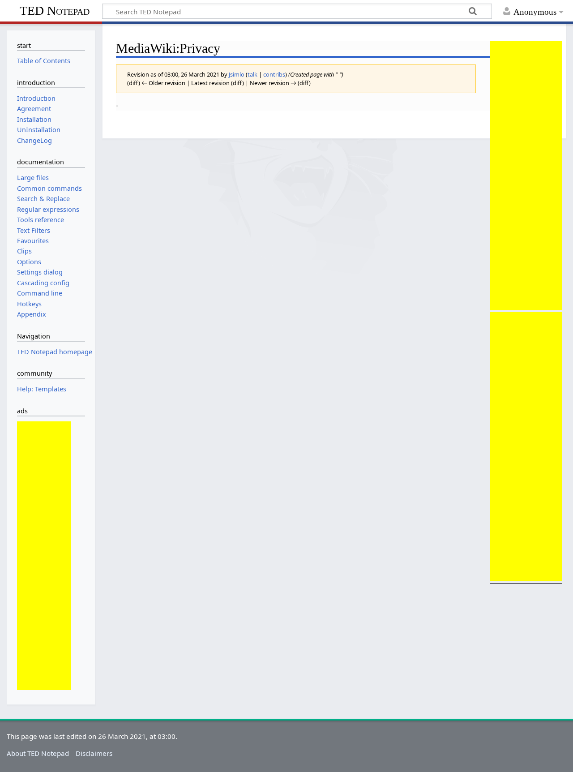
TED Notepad (55, 10)
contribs (274, 74)
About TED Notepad (38, 753)
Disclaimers (94, 753)
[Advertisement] (526, 175)
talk (252, 74)
